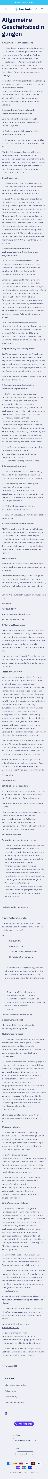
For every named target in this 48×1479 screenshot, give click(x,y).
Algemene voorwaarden (15, 1385)
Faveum (20, 1472)
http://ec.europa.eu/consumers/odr (19, 1312)
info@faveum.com (10, 1327)
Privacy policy (11, 1397)
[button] (7, 9)
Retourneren (10, 1391)
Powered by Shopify (30, 1472)
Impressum (36, 69)
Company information (14, 1403)
